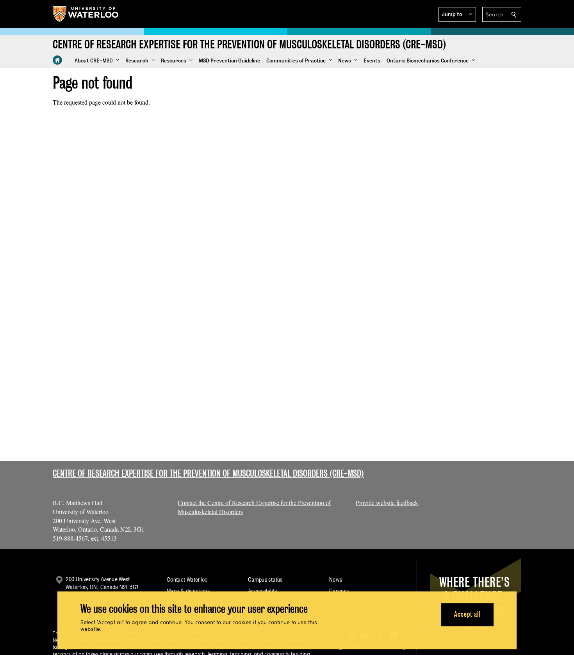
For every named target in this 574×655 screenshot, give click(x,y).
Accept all (467, 615)
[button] (457, 14)
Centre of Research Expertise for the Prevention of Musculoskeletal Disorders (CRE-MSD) (208, 473)
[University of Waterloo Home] (86, 14)
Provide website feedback (387, 502)
